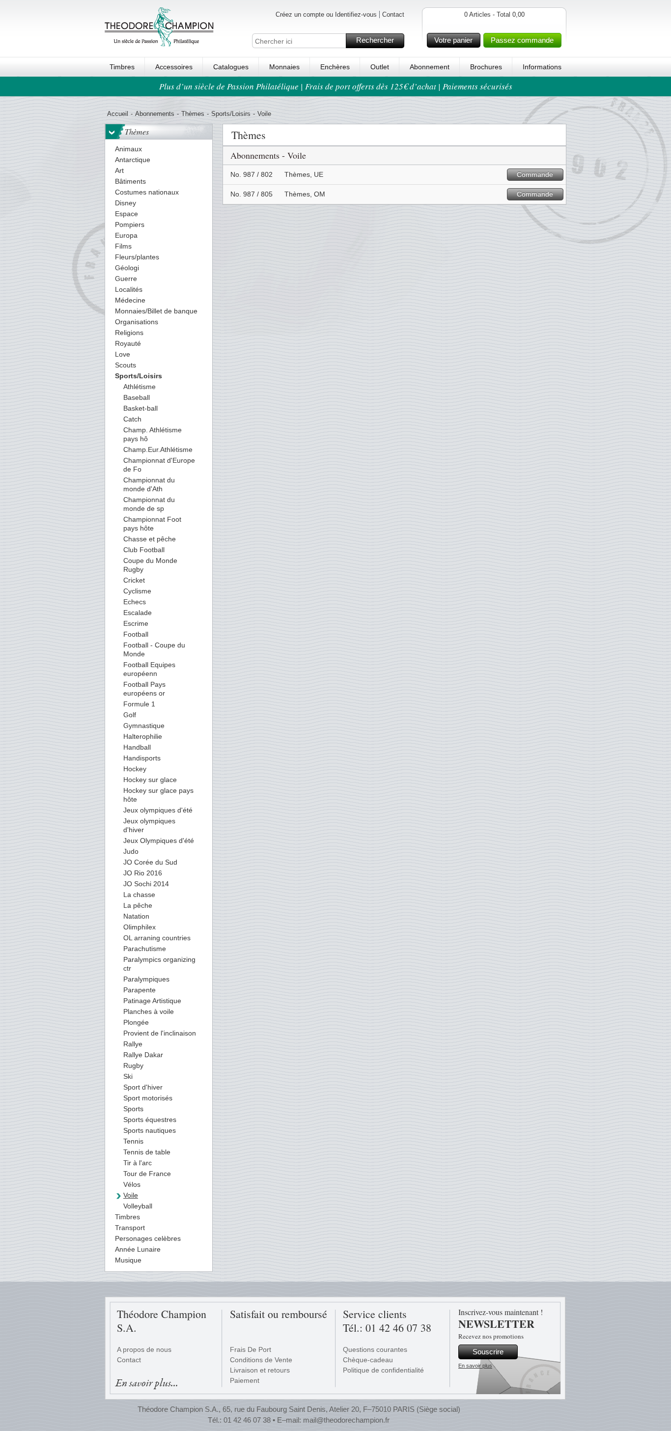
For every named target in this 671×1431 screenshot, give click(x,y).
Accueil (117, 113)
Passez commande (522, 40)
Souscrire (488, 1351)
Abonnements (154, 113)
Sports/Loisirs (231, 113)
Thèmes (192, 113)
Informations (542, 67)
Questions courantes (375, 1349)
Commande (535, 174)
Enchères (335, 67)
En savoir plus (475, 1366)
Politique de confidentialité (383, 1370)
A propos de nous (144, 1349)
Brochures (486, 67)
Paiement (244, 1380)
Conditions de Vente (261, 1360)
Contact (393, 14)
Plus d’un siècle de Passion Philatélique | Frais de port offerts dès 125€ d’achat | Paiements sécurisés (335, 86)
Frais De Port (250, 1349)
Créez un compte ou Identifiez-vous (326, 14)
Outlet (379, 67)
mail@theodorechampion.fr (346, 1420)
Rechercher (375, 40)
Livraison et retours (260, 1370)
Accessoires (174, 67)
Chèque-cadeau (368, 1360)
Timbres (122, 67)
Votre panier (453, 40)
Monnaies (284, 67)
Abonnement (429, 67)
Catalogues (231, 67)
